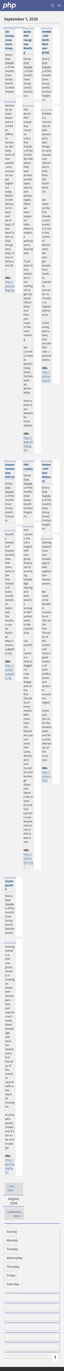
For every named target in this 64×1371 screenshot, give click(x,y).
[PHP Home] (9, 5)
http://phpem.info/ (46, 776)
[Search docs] (52, 5)
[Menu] (59, 5)
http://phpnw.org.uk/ (46, 376)
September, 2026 (14, 1214)
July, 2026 (11, 1188)
